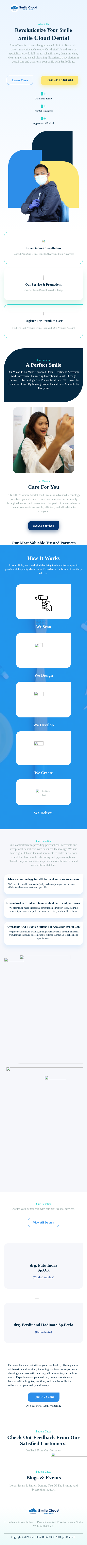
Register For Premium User (43, 321)
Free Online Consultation (43, 248)
